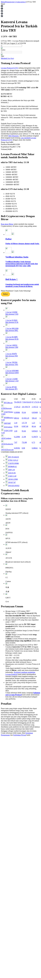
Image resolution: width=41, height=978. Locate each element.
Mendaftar (9, 693)
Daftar (5, 294)
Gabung (4, 693)
